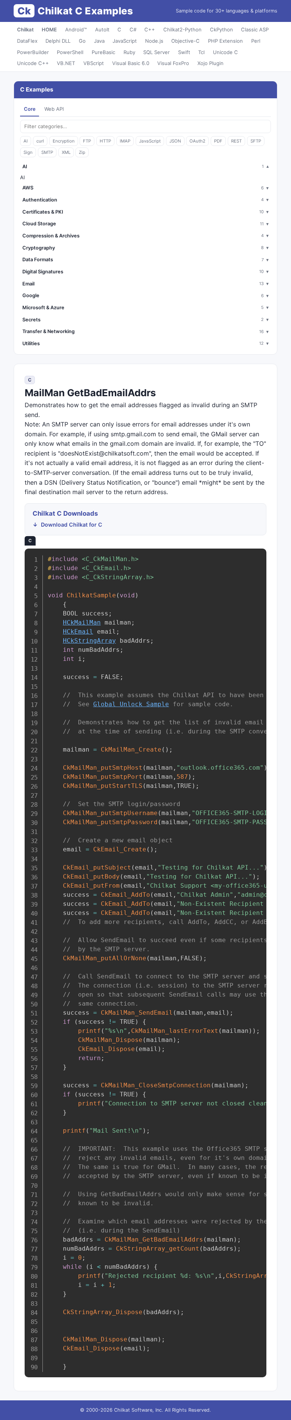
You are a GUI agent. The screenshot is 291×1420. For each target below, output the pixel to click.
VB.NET (66, 63)
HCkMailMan (82, 622)
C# (133, 29)
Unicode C (225, 52)
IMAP (125, 141)
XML (66, 152)
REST (236, 141)
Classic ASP (255, 29)
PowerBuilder (33, 52)
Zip (82, 152)
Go (82, 41)
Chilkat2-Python (182, 29)
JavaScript (125, 41)
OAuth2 (197, 141)
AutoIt (102, 29)
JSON (175, 141)
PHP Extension (225, 41)
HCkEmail (78, 631)
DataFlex (27, 41)
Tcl (201, 52)
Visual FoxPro (173, 63)
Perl (255, 41)
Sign (28, 152)
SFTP (255, 141)
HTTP (105, 141)
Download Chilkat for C (71, 524)
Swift (184, 52)
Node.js (154, 41)
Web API (54, 109)
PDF (218, 141)
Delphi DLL (57, 41)
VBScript (93, 63)
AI (25, 141)
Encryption (64, 141)
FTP (87, 141)
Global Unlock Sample (131, 704)
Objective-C (185, 41)
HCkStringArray (89, 640)
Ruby (129, 52)
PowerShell (70, 52)
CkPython (221, 29)
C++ (149, 29)
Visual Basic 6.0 (130, 63)
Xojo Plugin (210, 63)
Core (30, 109)
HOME (49, 29)
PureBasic (103, 52)
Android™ (76, 29)
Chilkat (25, 29)
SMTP (47, 152)
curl (40, 141)
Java (99, 41)
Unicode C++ (33, 63)
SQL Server (156, 52)
